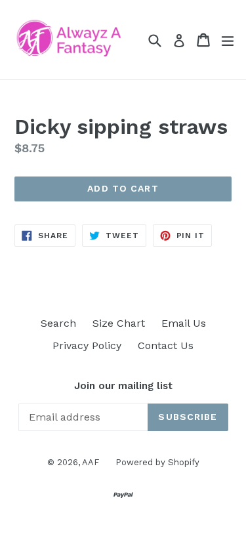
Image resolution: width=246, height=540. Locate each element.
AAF (90, 462)
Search (58, 323)
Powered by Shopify (157, 462)
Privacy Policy (86, 345)
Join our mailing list (123, 386)
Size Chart (118, 323)
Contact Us (166, 345)
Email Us (183, 323)
